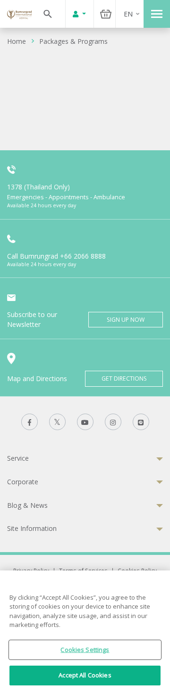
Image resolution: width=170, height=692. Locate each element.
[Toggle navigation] (157, 14)
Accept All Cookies (85, 675)
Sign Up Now (125, 320)
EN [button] (128, 13)
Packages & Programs (73, 41)
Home (16, 41)
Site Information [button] (32, 528)
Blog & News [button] (27, 505)
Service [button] (18, 458)
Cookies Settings (84, 649)
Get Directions (124, 378)
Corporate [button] (22, 481)
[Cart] (106, 14)
